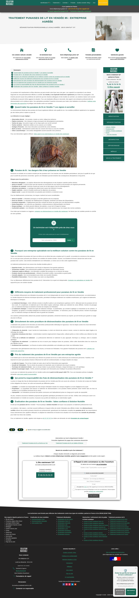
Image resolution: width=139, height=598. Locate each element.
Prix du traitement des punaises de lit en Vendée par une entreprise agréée (35, 82)
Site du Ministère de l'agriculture (115, 552)
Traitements (56, 2)
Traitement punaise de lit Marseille (120, 523)
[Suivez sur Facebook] (64, 584)
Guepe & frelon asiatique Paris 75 (93, 521)
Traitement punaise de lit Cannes (119, 530)
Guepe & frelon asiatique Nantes (93, 532)
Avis (94, 2)
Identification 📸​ (45, 2)
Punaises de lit (110, 129)
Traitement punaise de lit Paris (118, 519)
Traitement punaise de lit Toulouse (120, 532)
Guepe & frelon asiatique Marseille (94, 523)
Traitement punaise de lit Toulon (119, 534)
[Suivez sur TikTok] (69, 584)
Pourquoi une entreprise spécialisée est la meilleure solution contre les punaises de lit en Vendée (42, 76)
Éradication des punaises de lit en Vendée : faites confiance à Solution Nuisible (36, 86)
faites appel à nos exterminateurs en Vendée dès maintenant (51, 134)
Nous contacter (103, 2)
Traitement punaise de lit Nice (118, 525)
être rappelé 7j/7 (84, 9)
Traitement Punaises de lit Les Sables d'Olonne (69, 443)
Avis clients (69, 570)
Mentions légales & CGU (69, 559)
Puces (107, 132)
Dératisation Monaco (64, 534)
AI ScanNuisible (69, 577)
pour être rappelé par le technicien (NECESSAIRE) (95, 486)
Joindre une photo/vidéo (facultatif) (94, 473)
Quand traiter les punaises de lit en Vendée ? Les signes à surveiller (33, 72)
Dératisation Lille (62, 525)
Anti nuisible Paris (37, 523)
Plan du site (69, 573)
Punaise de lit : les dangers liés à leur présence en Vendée (31, 74)
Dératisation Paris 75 (64, 521)
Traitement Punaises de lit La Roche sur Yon (35, 443)
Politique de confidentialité (69, 556)
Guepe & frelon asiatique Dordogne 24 (95, 534)
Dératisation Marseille (64, 523)
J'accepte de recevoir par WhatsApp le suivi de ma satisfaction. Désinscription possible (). (95, 490)
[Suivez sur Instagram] (66, 584)
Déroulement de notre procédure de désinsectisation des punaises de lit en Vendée (38, 80)
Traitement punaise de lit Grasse (119, 526)
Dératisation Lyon (63, 528)
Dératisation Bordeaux (64, 530)
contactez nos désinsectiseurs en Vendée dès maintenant (51, 211)
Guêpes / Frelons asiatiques (114, 131)
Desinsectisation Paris (38, 519)
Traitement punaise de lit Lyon (118, 521)
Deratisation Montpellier (64, 532)
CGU (85, 486)
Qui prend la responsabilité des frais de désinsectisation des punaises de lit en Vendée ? (39, 84)
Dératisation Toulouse (64, 526)
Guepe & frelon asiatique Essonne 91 (94, 527)
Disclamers (69, 563)
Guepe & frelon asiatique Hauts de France (96, 525)
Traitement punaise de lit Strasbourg (120, 528)
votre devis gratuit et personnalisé (26, 374)
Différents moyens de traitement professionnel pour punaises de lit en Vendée (36, 78)
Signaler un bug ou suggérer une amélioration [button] (38, 429)
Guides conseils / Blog (83, 2)
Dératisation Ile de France (65, 519)
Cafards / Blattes (110, 127)
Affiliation (69, 566)
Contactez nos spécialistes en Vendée (79, 280)
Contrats (65, 2)
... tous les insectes (111, 134)
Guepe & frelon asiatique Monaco (93, 540)
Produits (73, 2)
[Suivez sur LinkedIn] (72, 584)
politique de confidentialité (96, 491)
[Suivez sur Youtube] (75, 584)
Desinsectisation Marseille (39, 521)
